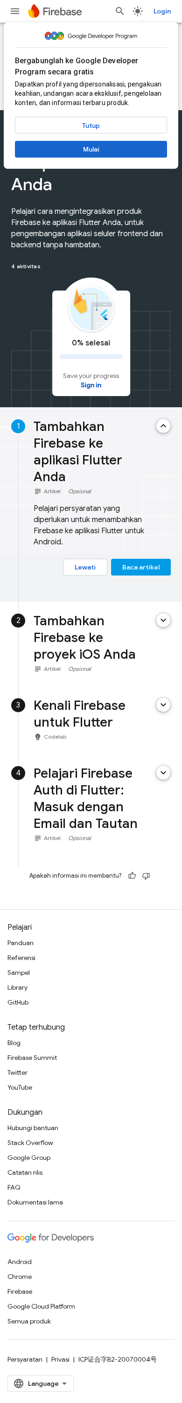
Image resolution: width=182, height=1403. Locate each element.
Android (19, 1261)
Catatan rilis (24, 1172)
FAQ (14, 1187)
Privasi (60, 1359)
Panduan (20, 943)
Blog (14, 1043)
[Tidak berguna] (146, 876)
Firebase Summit (32, 1057)
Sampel (18, 972)
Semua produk (29, 1321)
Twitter (17, 1072)
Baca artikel (141, 567)
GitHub (17, 1002)
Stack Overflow (30, 1142)
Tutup (91, 125)
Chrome (19, 1276)
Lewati (85, 567)
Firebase (19, 1291)
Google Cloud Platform (41, 1306)
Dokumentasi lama (35, 1202)
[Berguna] (132, 876)
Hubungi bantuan (32, 1128)
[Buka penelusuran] (120, 11)
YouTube (19, 1087)
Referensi (21, 957)
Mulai (91, 149)
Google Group (28, 1157)
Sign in (91, 385)
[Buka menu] (15, 11)
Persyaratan (24, 1359)
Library (17, 987)
